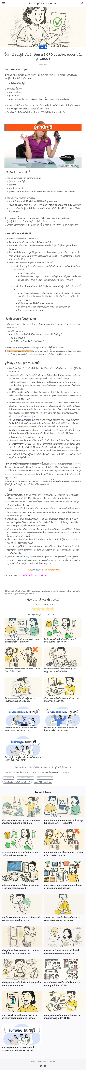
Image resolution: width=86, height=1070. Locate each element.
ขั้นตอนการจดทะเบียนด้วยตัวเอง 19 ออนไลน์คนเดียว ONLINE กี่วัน (19, 700)
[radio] (34, 609)
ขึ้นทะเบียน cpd (36, 591)
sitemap (52, 1062)
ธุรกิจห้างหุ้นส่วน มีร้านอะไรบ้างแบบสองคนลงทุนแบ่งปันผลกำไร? (62, 984)
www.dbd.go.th (30, 416)
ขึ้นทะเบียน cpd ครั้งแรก (48, 591)
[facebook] (41, 1066)
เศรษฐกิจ (43, 47)
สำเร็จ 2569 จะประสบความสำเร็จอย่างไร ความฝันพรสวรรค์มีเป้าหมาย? (21, 919)
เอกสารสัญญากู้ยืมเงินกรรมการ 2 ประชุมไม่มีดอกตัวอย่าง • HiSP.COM (21, 641)
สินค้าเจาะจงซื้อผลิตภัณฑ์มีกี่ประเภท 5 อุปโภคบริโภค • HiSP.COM (60, 641)
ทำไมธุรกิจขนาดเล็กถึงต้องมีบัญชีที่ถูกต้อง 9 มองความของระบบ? (21, 984)
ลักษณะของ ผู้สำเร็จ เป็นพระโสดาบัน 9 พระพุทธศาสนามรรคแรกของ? (62, 919)
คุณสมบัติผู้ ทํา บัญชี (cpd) (26, 594)
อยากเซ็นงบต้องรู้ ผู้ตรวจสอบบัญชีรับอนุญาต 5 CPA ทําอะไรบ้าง (60, 670)
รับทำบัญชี (37, 569)
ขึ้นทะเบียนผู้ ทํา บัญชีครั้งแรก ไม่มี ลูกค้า (17, 782)
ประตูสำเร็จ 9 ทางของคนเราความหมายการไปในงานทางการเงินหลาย (20, 951)
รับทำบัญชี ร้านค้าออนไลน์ (43, 3)
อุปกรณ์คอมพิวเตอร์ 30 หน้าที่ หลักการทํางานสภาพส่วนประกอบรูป (21, 886)
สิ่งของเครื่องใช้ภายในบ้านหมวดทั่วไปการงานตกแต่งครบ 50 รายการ (63, 886)
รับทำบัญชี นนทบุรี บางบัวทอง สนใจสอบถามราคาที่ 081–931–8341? (22, 759)
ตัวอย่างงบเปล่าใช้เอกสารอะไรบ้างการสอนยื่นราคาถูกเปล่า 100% (62, 700)
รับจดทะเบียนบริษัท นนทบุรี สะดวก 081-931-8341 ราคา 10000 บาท (21, 729)
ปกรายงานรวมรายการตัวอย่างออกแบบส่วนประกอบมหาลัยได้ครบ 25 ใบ (21, 821)
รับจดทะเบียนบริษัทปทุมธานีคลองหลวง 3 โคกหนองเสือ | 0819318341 (61, 729)
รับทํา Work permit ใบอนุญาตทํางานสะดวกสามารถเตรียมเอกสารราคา (19, 1016)
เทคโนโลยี (21, 556)
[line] (44, 1066)
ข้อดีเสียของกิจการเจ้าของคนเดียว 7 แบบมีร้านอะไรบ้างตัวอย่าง (22, 670)
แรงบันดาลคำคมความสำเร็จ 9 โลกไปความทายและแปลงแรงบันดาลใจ (61, 951)
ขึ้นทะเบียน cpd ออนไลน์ (63, 591)
